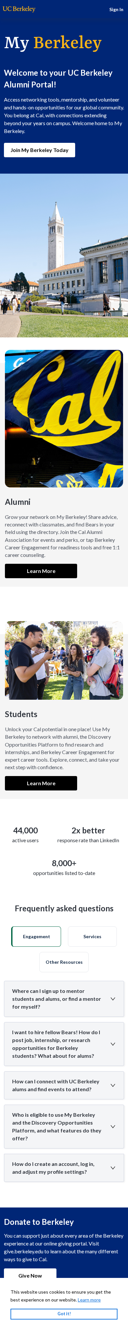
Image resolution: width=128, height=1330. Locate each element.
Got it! (64, 1313)
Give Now (30, 1275)
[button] (36, 936)
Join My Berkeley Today (40, 150)
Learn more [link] (89, 1299)
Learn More (41, 571)
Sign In (116, 9)
